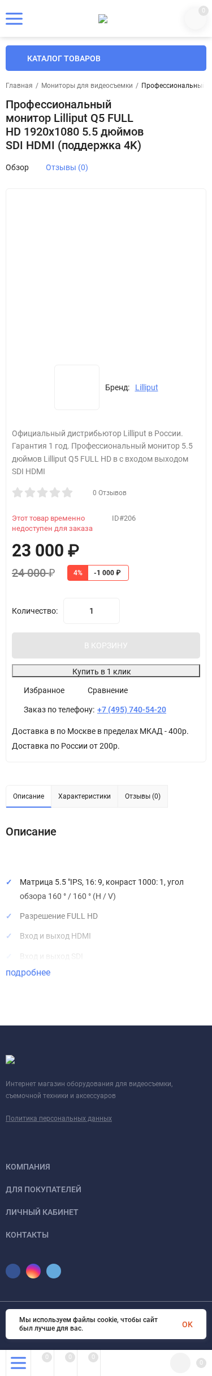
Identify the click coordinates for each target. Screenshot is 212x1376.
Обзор (17, 167)
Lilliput (146, 387)
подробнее (29, 972)
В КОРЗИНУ (106, 645)
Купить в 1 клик (101, 671)
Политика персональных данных (59, 1118)
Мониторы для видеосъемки (87, 85)
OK (187, 1324)
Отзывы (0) (67, 167)
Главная (19, 85)
